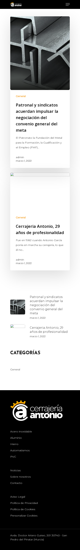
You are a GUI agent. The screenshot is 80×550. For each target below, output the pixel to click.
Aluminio (16, 437)
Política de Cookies (22, 509)
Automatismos (20, 450)
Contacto (16, 483)
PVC (13, 456)
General (21, 96)
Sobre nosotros (20, 476)
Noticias (15, 470)
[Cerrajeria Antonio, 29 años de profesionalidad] (40, 221)
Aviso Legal (17, 496)
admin (20, 157)
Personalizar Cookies (23, 515)
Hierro (14, 444)
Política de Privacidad (24, 503)
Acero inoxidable (21, 431)
